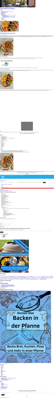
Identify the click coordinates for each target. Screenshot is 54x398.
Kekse (35, 277)
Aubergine (4, 276)
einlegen (34, 276)
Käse (45, 277)
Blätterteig (19, 276)
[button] (2, 188)
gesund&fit (5, 277)
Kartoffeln (33, 277)
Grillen (14, 277)
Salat (6, 190)
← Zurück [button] (1, 179)
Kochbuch (39, 277)
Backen (11, 276)
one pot (17, 278)
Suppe (1, 374)
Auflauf (6, 276)
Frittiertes (49, 276)
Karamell (31, 277)
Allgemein (1, 276)
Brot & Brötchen (2, 367)
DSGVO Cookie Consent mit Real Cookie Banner (4, 397)
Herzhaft (5, 190)
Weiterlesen (27, 396)
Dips (2, 190)
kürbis (48, 277)
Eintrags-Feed (2, 383)
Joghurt (29, 277)
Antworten (2, 206)
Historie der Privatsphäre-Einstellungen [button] (4, 387)
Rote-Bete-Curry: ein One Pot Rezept (4, 379)
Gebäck (1, 277)
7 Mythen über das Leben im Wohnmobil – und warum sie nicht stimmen (7, 286)
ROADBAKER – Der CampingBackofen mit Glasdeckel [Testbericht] (8, 16)
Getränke (8, 277)
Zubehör (2, 375)
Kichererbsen (37, 277)
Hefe (19, 277)
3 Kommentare (5, 34)
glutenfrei (10, 277)
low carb (51, 277)
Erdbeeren (37, 276)
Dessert (31, 276)
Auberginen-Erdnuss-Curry (3, 378)
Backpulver (14, 276)
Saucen (1, 373)
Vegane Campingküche (3, 12)
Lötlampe (53, 277)
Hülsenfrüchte (24, 277)
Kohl (40, 277)
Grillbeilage (12, 277)
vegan (7, 190)
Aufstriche (1, 190)
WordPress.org (2, 384)
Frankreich (47, 276)
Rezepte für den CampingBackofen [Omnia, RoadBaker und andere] (7, 11)
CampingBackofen (27, 276)
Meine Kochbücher (3, 14)
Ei (33, 276)
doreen (3, 34)
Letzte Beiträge (5, 283)
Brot (23, 276)
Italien (27, 277)
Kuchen (43, 277)
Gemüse (3, 190)
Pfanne (25, 278)
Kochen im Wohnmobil (4, 15)
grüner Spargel (17, 277)
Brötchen (24, 276)
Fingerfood (41, 276)
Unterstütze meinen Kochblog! (4, 19)
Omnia (15, 278)
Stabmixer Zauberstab (4, 17)
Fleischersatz (44, 276)
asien (2, 276)
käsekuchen (47, 277)
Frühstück (51, 276)
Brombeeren (21, 276)
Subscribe (44, 182)
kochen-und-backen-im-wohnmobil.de (7, 8)
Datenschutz (2, 18)
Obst (10, 278)
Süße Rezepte (2, 13)
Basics (17, 276)
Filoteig (39, 276)
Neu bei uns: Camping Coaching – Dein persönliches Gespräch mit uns (7, 285)
